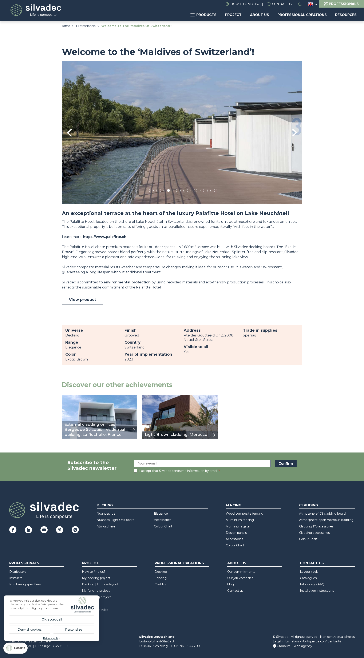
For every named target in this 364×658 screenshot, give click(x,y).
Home (65, 26)
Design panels (236, 533)
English (310, 4)
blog (230, 584)
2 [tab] (155, 191)
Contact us (282, 4)
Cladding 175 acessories (316, 526)
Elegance (161, 513)
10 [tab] (209, 191)
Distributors (17, 572)
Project (233, 15)
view (66, 397)
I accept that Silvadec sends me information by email (178, 471)
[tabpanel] (182, 132)
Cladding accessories (314, 533)
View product (82, 299)
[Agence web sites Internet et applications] (274, 646)
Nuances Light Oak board (115, 520)
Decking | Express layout (100, 584)
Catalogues (308, 578)
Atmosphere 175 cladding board (322, 513)
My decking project (96, 578)
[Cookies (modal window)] (16, 649)
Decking (105, 505)
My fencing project (96, 591)
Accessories (162, 520)
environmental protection (127, 282)
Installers (15, 578)
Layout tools (309, 572)
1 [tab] (148, 191)
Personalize (73, 629)
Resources (346, 15)
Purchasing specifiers (25, 584)
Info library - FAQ (312, 584)
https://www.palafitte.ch (104, 237)
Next (294, 133)
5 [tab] (175, 191)
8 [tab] (195, 191)
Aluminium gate (238, 526)
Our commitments (241, 572)
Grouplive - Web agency (294, 646)
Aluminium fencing (240, 520)
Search (302, 4)
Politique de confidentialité (321, 641)
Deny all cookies (29, 629)
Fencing (233, 505)
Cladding (308, 505)
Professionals (85, 26)
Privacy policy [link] (51, 638)
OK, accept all (52, 619)
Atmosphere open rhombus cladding (326, 520)
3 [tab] (162, 191)
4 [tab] (168, 191)
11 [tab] (215, 191)
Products (206, 15)
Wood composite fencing (244, 513)
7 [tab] (189, 191)
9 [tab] (202, 191)
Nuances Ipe (106, 513)
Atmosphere (106, 526)
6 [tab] (182, 191)
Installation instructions (317, 591)
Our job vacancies (240, 578)
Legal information (286, 641)
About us (259, 15)
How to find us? (245, 4)
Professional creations (302, 15)
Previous (69, 133)
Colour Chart (163, 526)
